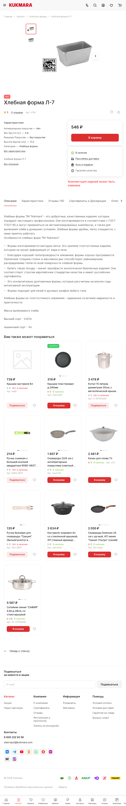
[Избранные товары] (111, 5)
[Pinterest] (50, 751)
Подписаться (109, 684)
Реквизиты (69, 703)
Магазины (69, 707)
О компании (40, 703)
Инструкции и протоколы (41, 719)
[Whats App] (36, 751)
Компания (39, 696)
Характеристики (32, 200)
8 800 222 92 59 (14, 737)
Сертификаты (41, 707)
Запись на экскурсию (46, 725)
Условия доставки (103, 707)
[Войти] (103, 5)
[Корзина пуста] (120, 5)
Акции (7, 703)
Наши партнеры (13, 707)
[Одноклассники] (29, 751)
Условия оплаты (102, 703)
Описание (10, 200)
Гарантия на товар (103, 712)
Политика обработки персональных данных (28, 787)
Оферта (62, 787)
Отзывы (38, 712)
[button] (95, 56)
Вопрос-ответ (101, 717)
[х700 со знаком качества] (69, 56)
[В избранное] (111, 112)
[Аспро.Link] (14, 759)
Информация (71, 696)
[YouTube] (21, 751)
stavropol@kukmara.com (18, 742)
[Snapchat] (7, 759)
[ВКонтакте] (7, 751)
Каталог (9, 696)
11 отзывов (17, 112)
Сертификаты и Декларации (87, 200)
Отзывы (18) (56, 200)
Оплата (115, 200)
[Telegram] (14, 751)
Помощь (98, 696)
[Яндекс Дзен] (43, 751)
